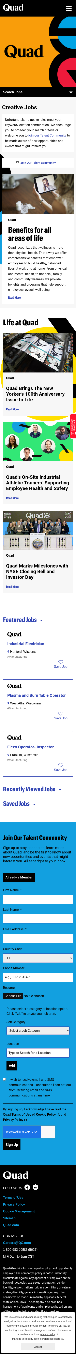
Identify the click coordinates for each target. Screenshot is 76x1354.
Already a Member (19, 877)
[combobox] (38, 1030)
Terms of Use (21, 1114)
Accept (38, 1346)
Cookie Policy (46, 1114)
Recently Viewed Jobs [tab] (29, 789)
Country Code (12, 949)
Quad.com (11, 1225)
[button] (61, 666)
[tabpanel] (38, 702)
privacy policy (49, 1334)
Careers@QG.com (17, 1242)
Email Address (15, 929)
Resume (9, 988)
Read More (14, 297)
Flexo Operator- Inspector (30, 747)
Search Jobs (12, 92)
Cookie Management (19, 1211)
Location (12, 1044)
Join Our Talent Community (38, 162)
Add (12, 1065)
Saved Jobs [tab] (16, 803)
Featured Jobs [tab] (20, 619)
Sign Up (11, 1144)
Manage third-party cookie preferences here (37, 1338)
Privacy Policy (13, 1120)
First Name (12, 890)
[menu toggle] (68, 9)
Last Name (12, 910)
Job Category (16, 1022)
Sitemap (9, 1218)
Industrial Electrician (25, 643)
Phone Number (13, 968)
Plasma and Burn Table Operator (36, 695)
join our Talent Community (47, 135)
